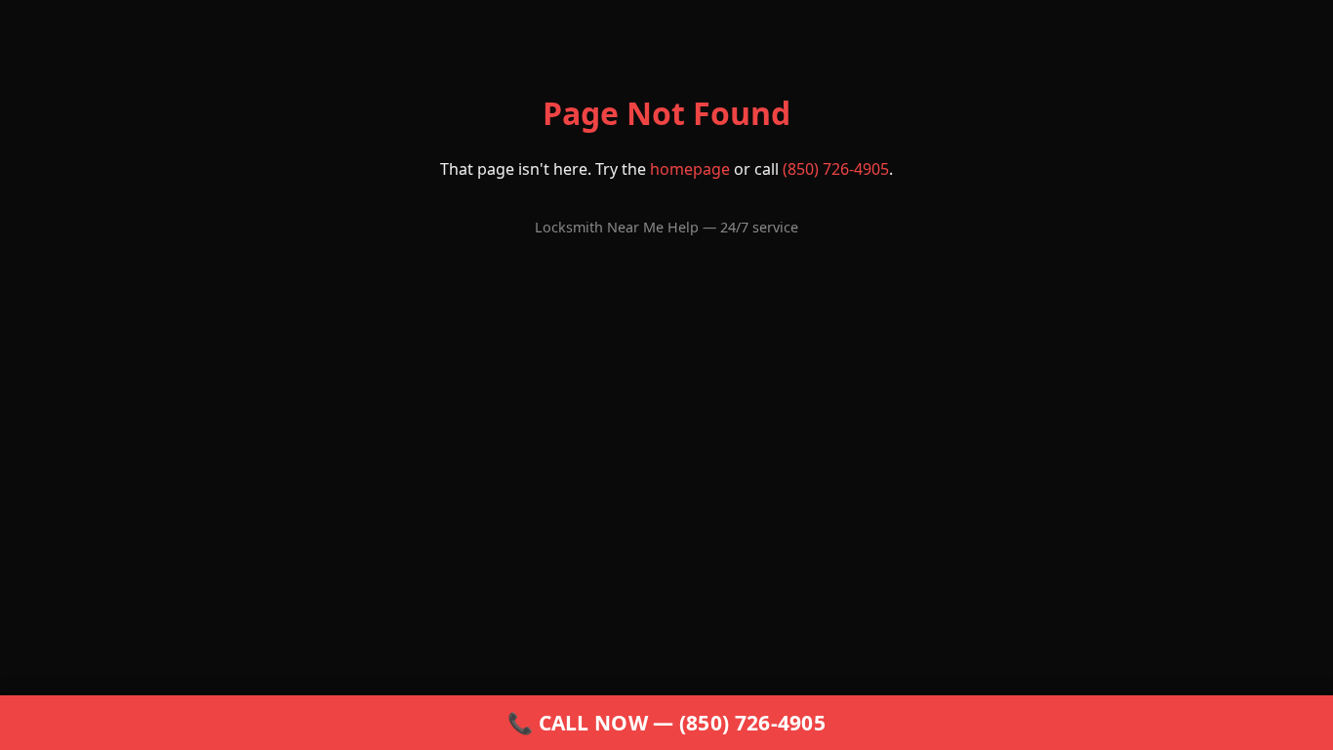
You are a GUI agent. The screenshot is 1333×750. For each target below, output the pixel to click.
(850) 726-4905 (836, 169)
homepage (690, 169)
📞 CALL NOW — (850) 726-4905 (666, 722)
